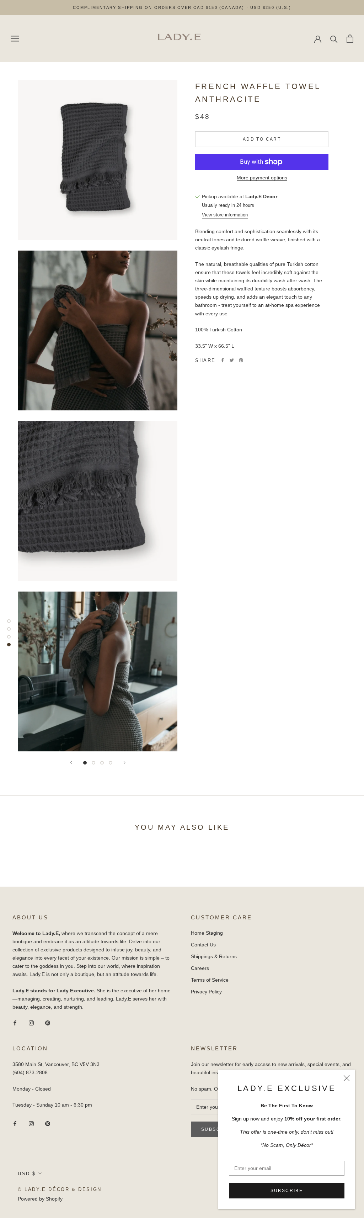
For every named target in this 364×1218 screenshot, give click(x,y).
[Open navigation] (15, 39)
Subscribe (287, 1190)
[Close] (346, 1078)
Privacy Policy (206, 991)
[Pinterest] (241, 360)
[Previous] (71, 762)
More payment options (262, 177)
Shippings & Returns (214, 956)
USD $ (27, 1173)
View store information (225, 214)
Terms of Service (210, 980)
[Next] (124, 762)
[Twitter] (232, 360)
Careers (200, 968)
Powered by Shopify (40, 1199)
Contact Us (203, 944)
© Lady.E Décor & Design (60, 1189)
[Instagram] (31, 1022)
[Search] (334, 38)
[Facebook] (222, 360)
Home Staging (207, 933)
